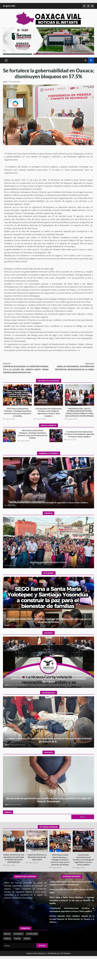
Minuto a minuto (91, 60)
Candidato (18, 933)
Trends (17, 938)
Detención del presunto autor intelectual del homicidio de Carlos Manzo (48, 662)
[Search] (85, 60)
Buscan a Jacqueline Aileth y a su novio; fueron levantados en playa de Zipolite (48, 722)
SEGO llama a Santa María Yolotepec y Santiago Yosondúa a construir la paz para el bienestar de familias (17, 395)
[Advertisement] (48, 40)
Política (7, 938)
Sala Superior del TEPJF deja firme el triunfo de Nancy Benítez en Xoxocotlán (48, 542)
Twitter (27, 938)
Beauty (7, 933)
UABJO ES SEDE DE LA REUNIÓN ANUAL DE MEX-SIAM (37, 841)
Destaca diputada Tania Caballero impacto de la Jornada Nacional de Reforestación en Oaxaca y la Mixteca (9, 435)
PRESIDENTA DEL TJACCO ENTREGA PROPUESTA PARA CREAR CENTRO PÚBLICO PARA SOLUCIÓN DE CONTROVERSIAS (79, 395)
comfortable (31, 933)
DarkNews (52, 953)
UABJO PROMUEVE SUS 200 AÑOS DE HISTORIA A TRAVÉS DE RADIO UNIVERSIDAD (13, 841)
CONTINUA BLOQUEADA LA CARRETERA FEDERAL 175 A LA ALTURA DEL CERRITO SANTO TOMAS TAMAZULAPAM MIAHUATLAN (25, 368)
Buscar (8, 812)
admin (5, 82)
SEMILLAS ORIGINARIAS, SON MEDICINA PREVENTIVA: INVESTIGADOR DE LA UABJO (74, 366)
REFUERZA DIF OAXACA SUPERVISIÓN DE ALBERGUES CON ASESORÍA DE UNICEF (48, 781)
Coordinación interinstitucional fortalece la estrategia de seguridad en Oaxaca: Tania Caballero (48, 395)
